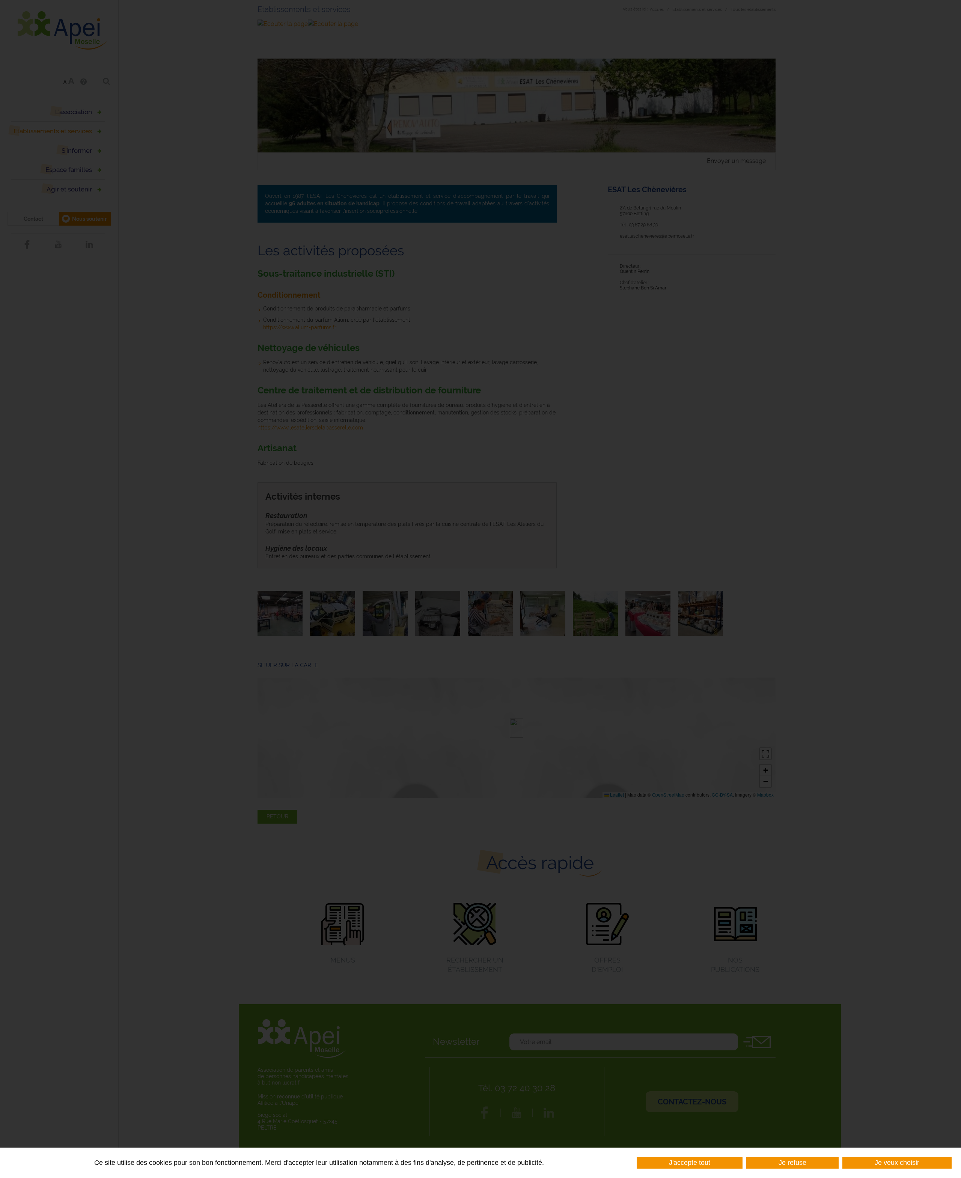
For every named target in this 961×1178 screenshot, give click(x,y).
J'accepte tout (689, 1162)
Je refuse (792, 1162)
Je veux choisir (897, 1162)
